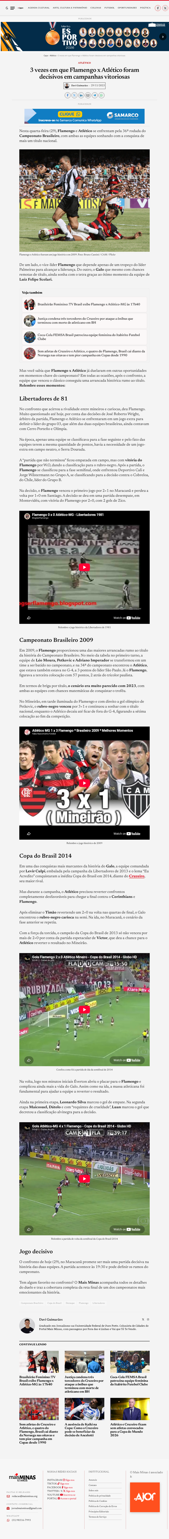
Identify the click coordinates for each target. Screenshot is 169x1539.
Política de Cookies (98, 1501)
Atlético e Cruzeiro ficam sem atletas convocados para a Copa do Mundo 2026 (128, 1430)
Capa (46, 55)
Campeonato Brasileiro (32, 1303)
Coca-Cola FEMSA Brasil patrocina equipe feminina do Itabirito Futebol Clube (129, 1381)
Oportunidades (127, 8)
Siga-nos (69, 1480)
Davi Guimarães (79, 86)
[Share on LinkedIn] (81, 95)
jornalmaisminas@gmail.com (25, 1508)
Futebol (109, 8)
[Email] (9, 143)
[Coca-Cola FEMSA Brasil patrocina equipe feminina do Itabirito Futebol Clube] (130, 1362)
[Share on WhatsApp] (101, 95)
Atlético (53, 55)
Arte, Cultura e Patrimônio (70, 8)
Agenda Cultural (39, 8)
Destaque (70, 1303)
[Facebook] (9, 113)
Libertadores (99, 1303)
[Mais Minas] (20, 8)
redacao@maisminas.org (24, 1496)
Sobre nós (93, 1491)
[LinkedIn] (9, 128)
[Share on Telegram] (95, 95)
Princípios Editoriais (99, 1512)
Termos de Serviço (97, 1517)
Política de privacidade (100, 1496)
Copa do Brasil (54, 1303)
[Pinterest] (9, 136)
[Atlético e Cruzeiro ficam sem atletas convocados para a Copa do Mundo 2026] (130, 1409)
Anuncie (93, 1480)
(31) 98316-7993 (21, 1520)
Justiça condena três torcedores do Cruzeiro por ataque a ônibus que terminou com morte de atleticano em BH (84, 1384)
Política (145, 8)
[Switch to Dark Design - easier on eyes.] (7, 8)
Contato (93, 1485)
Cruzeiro (136, 876)
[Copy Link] (9, 151)
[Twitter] (9, 121)
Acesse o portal (68, 1498)
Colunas (95, 8)
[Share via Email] (88, 95)
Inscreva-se (69, 1495)
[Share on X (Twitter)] (74, 95)
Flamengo (83, 1303)
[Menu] (12, 8)
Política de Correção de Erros (103, 1506)
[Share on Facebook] (68, 95)
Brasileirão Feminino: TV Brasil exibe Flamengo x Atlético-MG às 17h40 (37, 1381)
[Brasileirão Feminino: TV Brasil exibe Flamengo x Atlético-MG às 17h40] (39, 1362)
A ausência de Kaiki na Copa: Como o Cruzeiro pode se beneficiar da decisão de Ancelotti (81, 1430)
